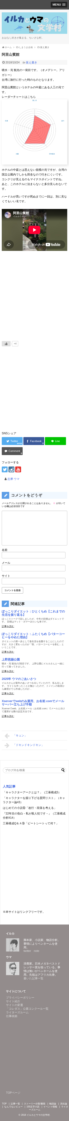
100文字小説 (33, 1106)
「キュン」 (20, 735)
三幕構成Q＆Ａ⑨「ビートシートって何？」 (31, 823)
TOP (4, 1103)
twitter (27, 950)
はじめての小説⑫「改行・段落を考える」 (30, 807)
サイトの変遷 (14, 1004)
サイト (6, 575)
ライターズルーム (17, 1012)
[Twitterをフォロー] (5, 469)
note (36, 950)
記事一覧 (15, 1103)
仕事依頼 (11, 1016)
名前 (4, 549)
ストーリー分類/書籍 (34, 1103)
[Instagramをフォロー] (11, 469)
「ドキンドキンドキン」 (28, 744)
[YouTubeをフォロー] (18, 469)
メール (6, 562)
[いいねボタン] (6, 343)
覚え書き (31, 62)
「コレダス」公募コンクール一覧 (27, 1008)
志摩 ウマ (13, 478)
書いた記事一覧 (33, 978)
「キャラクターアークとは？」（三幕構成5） (32, 792)
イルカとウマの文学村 (38, 1115)
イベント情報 (50, 1106)
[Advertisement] (34, 393)
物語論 (52, 1103)
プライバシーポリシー (20, 997)
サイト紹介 (13, 1001)
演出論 (63, 1103)
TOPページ (13, 1092)
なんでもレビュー (13, 1106)
